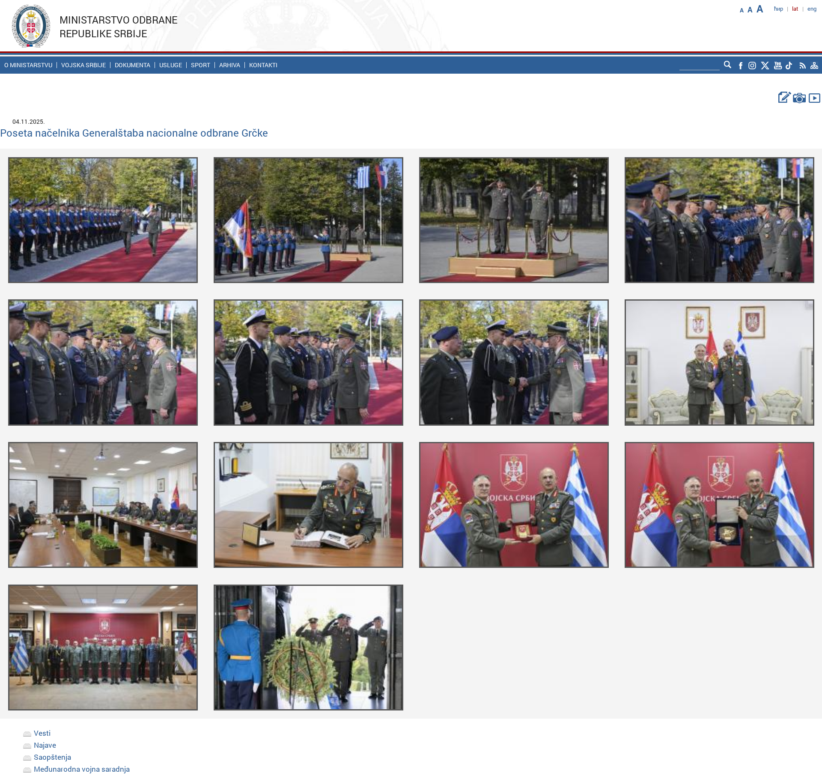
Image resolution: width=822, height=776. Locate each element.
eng (811, 8)
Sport (200, 65)
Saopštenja (52, 757)
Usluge (170, 65)
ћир (778, 8)
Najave (45, 745)
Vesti (42, 733)
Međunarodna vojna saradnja (82, 769)
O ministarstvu (28, 65)
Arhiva (229, 65)
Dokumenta (132, 65)
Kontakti (263, 65)
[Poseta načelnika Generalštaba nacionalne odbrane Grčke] (103, 219)
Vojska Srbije (83, 65)
